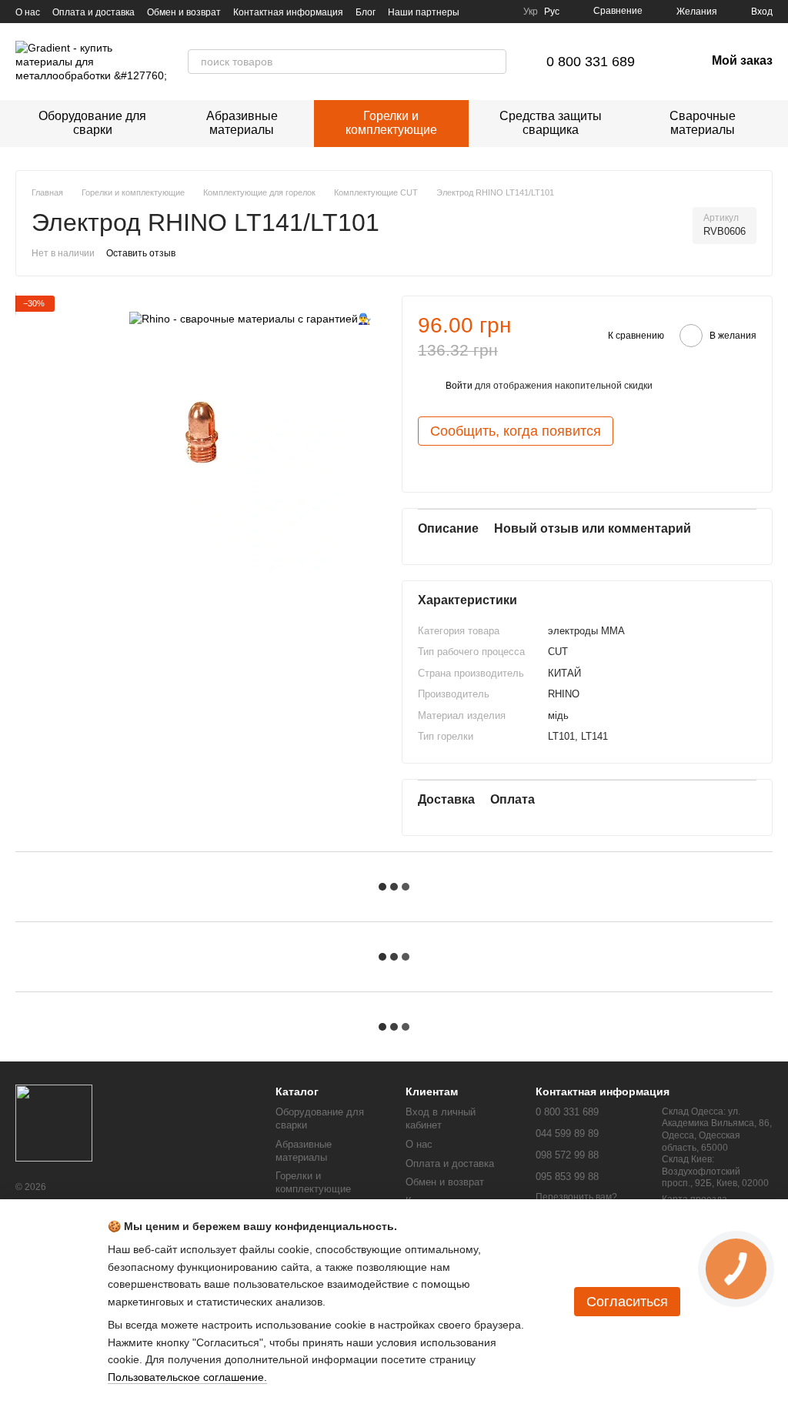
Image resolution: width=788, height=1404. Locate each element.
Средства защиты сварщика (550, 122)
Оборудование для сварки (92, 122)
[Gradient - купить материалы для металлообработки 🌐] (53, 1122)
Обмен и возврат (184, 12)
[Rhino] (250, 318)
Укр (530, 11)
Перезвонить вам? (576, 1197)
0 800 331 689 (590, 62)
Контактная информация (288, 12)
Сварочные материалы (702, 122)
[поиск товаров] (494, 61)
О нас (27, 12)
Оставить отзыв (140, 253)
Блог (366, 12)
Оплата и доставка (93, 12)
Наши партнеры (423, 12)
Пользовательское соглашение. (187, 1377)
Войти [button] (459, 385)
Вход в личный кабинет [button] (441, 1118)
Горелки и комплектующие (391, 122)
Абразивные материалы (242, 122)
